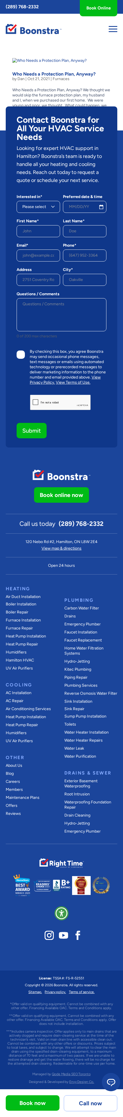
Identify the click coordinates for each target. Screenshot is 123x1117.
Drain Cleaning (77, 815)
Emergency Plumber (82, 624)
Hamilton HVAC (20, 660)
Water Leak (74, 748)
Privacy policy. (55, 992)
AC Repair (14, 700)
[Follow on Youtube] (63, 935)
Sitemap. (35, 992)
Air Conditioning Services (28, 708)
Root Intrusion (77, 794)
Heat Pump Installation (26, 636)
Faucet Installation (80, 632)
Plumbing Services (81, 685)
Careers (13, 781)
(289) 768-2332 (22, 6)
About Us (14, 765)
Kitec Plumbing (77, 669)
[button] (61, 913)
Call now (90, 1103)
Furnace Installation (23, 620)
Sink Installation (78, 701)
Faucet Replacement (83, 640)
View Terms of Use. (73, 382)
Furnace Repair (19, 628)
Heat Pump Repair (22, 644)
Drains (70, 616)
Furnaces (61, 78)
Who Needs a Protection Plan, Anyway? (54, 74)
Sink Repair (74, 708)
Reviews (13, 813)
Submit (31, 430)
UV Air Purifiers (19, 668)
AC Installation (18, 692)
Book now (32, 1103)
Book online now (61, 495)
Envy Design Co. (81, 1082)
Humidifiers (16, 652)
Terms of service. (82, 992)
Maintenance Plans (22, 797)
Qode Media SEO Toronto (71, 1074)
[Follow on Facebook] (78, 935)
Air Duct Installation (23, 596)
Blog (10, 773)
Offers (11, 805)
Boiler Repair (17, 612)
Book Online (98, 8)
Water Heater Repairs (83, 740)
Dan (21, 78)
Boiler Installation (21, 604)
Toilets (70, 724)
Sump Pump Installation (85, 716)
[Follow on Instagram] (49, 935)
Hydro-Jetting (77, 661)
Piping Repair (76, 677)
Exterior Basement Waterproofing (81, 784)
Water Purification (80, 756)
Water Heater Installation (86, 732)
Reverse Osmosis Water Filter (90, 693)
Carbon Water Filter (81, 608)
